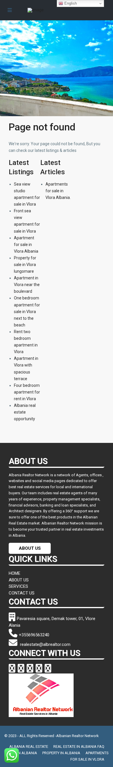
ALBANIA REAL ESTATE (28, 746)
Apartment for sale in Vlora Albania (26, 245)
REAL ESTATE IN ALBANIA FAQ (78, 746)
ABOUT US (30, 548)
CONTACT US (21, 593)
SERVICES (18, 586)
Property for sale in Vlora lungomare (25, 265)
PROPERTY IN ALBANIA (61, 753)
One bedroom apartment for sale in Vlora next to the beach (27, 311)
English (70, 3)
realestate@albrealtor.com (44, 644)
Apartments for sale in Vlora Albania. (58, 191)
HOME (14, 573)
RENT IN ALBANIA (22, 753)
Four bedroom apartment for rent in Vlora (27, 392)
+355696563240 (34, 634)
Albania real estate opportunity (25, 412)
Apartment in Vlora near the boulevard (27, 285)
